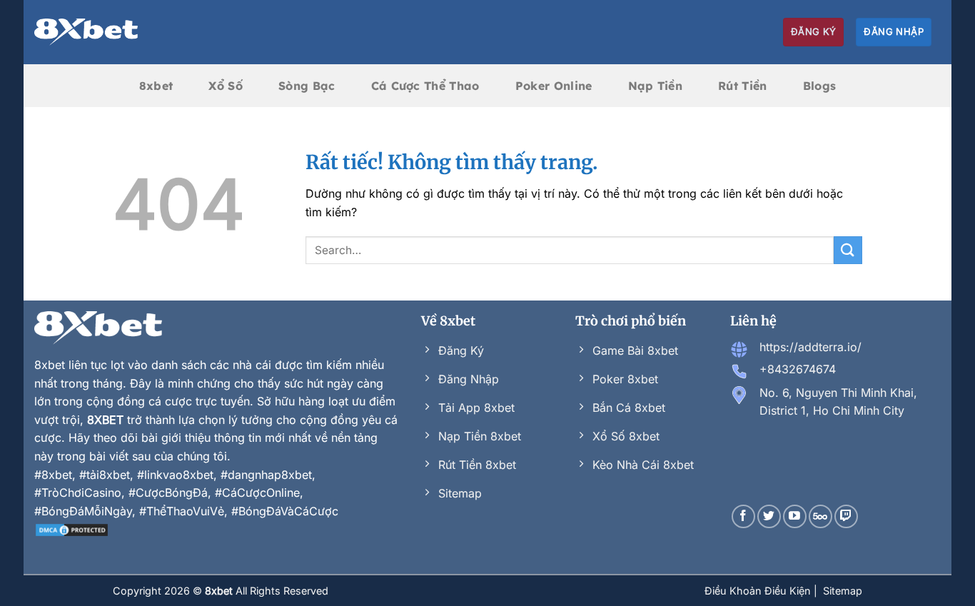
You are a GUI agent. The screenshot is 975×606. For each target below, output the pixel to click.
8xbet (156, 86)
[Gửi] (848, 250)
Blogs (820, 86)
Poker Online (553, 86)
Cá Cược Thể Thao (425, 86)
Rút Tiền (742, 86)
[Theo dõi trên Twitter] (769, 516)
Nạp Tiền (655, 86)
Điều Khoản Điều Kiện (759, 591)
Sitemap (842, 591)
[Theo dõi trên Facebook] (743, 516)
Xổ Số (225, 86)
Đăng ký (814, 31)
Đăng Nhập (894, 31)
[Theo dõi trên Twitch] (846, 516)
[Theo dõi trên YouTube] (795, 516)
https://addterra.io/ (810, 347)
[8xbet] (86, 32)
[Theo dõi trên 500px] (820, 516)
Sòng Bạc (306, 86)
